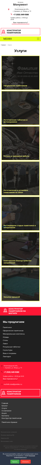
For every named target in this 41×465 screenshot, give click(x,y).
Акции (4, 413)
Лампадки (7, 356)
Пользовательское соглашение (9, 432)
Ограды (6, 337)
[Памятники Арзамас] (20, 4)
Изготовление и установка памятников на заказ (16, 191)
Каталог (5, 405)
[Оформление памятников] (20, 72)
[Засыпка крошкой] (20, 284)
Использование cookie (7, 441)
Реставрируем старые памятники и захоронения (20, 226)
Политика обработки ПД (7, 435)
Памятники (7, 327)
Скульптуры (7, 350)
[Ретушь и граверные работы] (20, 143)
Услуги (4, 408)
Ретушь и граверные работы (16, 156)
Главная (5, 403)
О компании (6, 410)
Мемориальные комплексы (14, 334)
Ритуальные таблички (11, 347)
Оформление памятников (15, 85)
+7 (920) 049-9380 (21, 14)
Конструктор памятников (11, 418)
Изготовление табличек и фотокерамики (15, 121)
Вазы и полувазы (9, 353)
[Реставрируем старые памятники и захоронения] (20, 213)
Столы (5, 340)
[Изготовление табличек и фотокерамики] (20, 108)
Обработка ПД (5, 438)
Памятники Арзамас (9, 422)
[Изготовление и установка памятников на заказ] (20, 178)
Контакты (5, 415)
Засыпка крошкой (12, 297)
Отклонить (25, 462)
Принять (15, 462)
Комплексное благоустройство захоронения (17, 261)
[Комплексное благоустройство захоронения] (20, 249)
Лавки (5, 343)
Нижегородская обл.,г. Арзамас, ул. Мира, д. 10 (22, 10)
